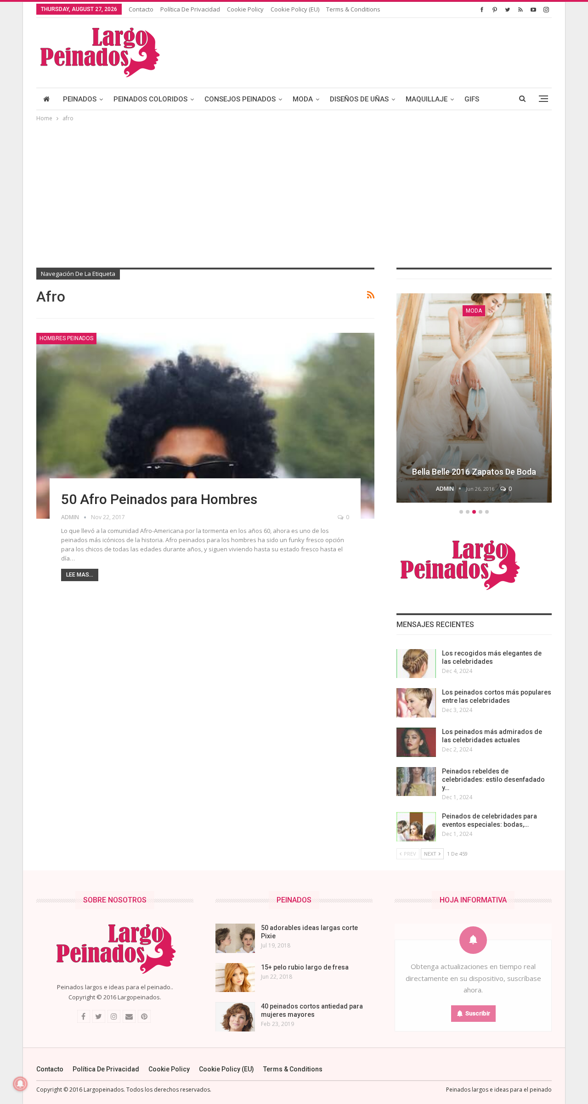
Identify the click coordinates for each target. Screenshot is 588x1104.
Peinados (79, 99)
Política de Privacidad (190, 9)
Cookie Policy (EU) (295, 9)
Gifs (471, 99)
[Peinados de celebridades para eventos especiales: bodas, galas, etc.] (416, 826)
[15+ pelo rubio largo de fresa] (235, 977)
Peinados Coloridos (150, 99)
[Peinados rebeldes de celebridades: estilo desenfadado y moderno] (416, 781)
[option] (474, 399)
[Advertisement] (294, 192)
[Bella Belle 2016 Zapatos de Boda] (474, 398)
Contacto (141, 9)
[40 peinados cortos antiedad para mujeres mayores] (235, 1016)
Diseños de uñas (359, 99)
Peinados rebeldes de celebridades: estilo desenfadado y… (493, 779)
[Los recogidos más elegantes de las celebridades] (416, 663)
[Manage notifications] (20, 1083)
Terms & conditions (353, 9)
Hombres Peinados (66, 338)
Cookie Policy (245, 9)
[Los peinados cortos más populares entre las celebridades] (416, 702)
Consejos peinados (240, 99)
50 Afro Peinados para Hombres (159, 499)
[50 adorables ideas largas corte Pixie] (235, 938)
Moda (303, 99)
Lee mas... (79, 575)
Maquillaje (426, 99)
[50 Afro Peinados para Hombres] (205, 426)
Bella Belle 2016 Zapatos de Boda (474, 471)
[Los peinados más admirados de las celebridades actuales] (416, 742)
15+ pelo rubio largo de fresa (305, 967)
